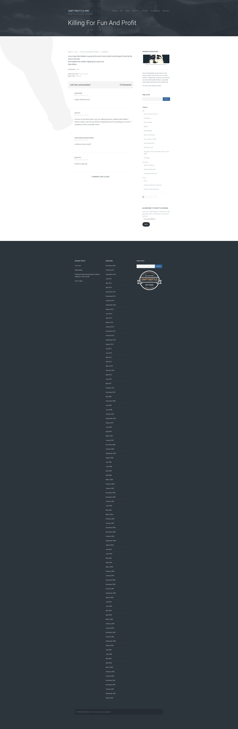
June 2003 (109, 606)
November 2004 (110, 532)
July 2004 (109, 549)
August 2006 (110, 458)
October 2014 (110, 300)
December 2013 (110, 331)
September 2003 (111, 593)
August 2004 (110, 545)
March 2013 (109, 366)
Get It (146, 224)
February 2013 (110, 370)
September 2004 (111, 541)
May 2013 (109, 357)
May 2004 (109, 558)
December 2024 (110, 265)
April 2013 (109, 362)
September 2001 (111, 693)
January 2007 (110, 440)
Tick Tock (78, 265)
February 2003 (110, 624)
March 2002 (109, 667)
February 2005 (110, 519)
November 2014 (110, 296)
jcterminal (78, 93)
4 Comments (105, 52)
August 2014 (110, 309)
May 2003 (109, 610)
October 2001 (110, 689)
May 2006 (109, 471)
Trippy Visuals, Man (150, 169)
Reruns (74, 76)
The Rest (136, 11)
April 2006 (109, 475)
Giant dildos (72, 64)
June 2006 (109, 466)
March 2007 (109, 436)
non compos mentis (150, 139)
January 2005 (110, 523)
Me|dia (146, 126)
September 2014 (111, 305)
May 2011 (109, 383)
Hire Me (166, 11)
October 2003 (110, 589)
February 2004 (110, 571)
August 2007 (110, 423)
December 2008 (110, 401)
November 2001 (110, 685)
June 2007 (109, 427)
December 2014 (110, 292)
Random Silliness (149, 165)
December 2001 (110, 680)
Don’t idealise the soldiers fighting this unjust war (86, 62)
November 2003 (110, 584)
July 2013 (109, 348)
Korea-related (148, 122)
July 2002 (109, 650)
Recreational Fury (149, 143)
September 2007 (111, 418)
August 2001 (110, 698)
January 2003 (110, 628)
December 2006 (110, 445)
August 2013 (110, 344)
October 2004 (110, 536)
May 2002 (109, 658)
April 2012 (109, 375)
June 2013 (109, 353)
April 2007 (109, 431)
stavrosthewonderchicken (89, 52)
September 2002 (111, 641)
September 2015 (111, 274)
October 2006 (110, 449)
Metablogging (148, 131)
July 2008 (109, 405)
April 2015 (109, 287)
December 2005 (110, 493)
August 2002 (110, 645)
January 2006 (110, 488)
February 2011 (110, 388)
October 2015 (110, 270)
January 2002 (110, 676)
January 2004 (110, 575)
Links (77, 69)
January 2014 (110, 327)
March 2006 (109, 479)
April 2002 (109, 663)
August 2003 (110, 597)
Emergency (147, 118)
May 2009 (109, 396)
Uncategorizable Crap (150, 173)
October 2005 (110, 501)
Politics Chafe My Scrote (151, 189)
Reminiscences (148, 147)
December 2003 (110, 580)
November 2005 (110, 497)
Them (127, 11)
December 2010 (110, 392)
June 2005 (109, 506)
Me (121, 11)
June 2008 (109, 410)
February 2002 (110, 671)
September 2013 (111, 340)
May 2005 (109, 510)
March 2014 (109, 322)
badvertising (78, 270)
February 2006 (110, 484)
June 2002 (109, 654)
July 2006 (109, 462)
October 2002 (110, 637)
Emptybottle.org (78, 11)
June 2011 (109, 379)
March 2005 (109, 514)
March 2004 (109, 567)
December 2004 (110, 527)
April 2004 (109, 562)
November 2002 (110, 632)
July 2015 (109, 279)
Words (115, 11)
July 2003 (109, 602)
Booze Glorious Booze (151, 114)
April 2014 (109, 318)
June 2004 (109, 554)
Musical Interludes (149, 135)
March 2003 (109, 619)
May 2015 (109, 283)
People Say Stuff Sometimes (153, 185)
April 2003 (109, 615)
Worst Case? (78, 74)
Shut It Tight (78, 281)
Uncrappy (146, 158)
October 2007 (110, 414)
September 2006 (111, 453)
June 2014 (109, 314)
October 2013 (110, 335)
